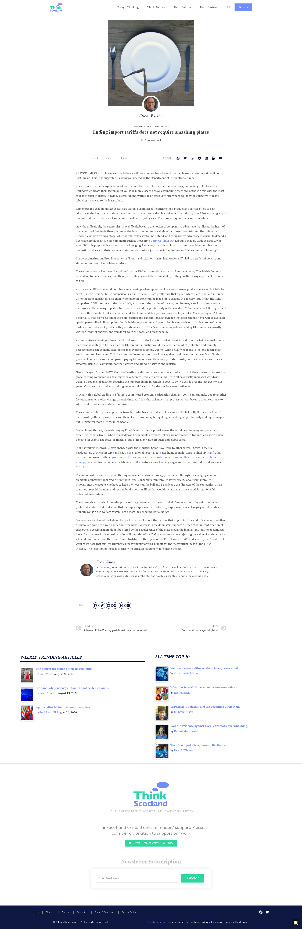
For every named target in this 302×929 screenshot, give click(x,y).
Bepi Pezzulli (47, 712)
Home (36, 912)
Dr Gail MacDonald (186, 731)
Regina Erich (182, 693)
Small (95, 158)
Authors (66, 912)
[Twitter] (267, 912)
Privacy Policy (129, 912)
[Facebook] (260, 912)
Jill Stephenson (183, 712)
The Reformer (156, 922)
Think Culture (182, 7)
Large (124, 158)
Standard (109, 158)
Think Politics (156, 7)
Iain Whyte (46, 674)
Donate (243, 7)
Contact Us (82, 912)
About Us (51, 912)
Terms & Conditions (105, 912)
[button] (229, 7)
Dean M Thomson (185, 750)
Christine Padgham (186, 673)
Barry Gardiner (160, 241)
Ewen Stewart (48, 693)
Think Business (209, 7)
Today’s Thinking (128, 7)
